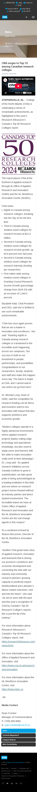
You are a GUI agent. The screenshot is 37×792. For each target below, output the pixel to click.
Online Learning (13, 11)
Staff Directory (6, 771)
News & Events (22, 43)
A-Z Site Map (5, 773)
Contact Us (29, 3)
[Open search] (26, 17)
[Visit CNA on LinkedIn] (16, 783)
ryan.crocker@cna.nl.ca (17, 725)
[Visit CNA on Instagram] (21, 783)
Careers (15, 773)
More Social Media (10, 744)
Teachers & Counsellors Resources (12, 776)
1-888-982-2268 (10, 3)
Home (10, 43)
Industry (14, 768)
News (5, 731)
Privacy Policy (5, 778)
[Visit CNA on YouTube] (12, 783)
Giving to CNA (12, 9)
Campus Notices (9, 740)
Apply (20, 3)
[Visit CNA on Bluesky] (7, 783)
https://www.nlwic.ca (12, 689)
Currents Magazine (10, 735)
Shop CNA (25, 9)
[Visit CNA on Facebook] (3, 783)
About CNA (5, 768)
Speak (19, 5)
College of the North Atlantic (15, 762)
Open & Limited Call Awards (22, 771)
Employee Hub (24, 768)
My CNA (26, 11)
